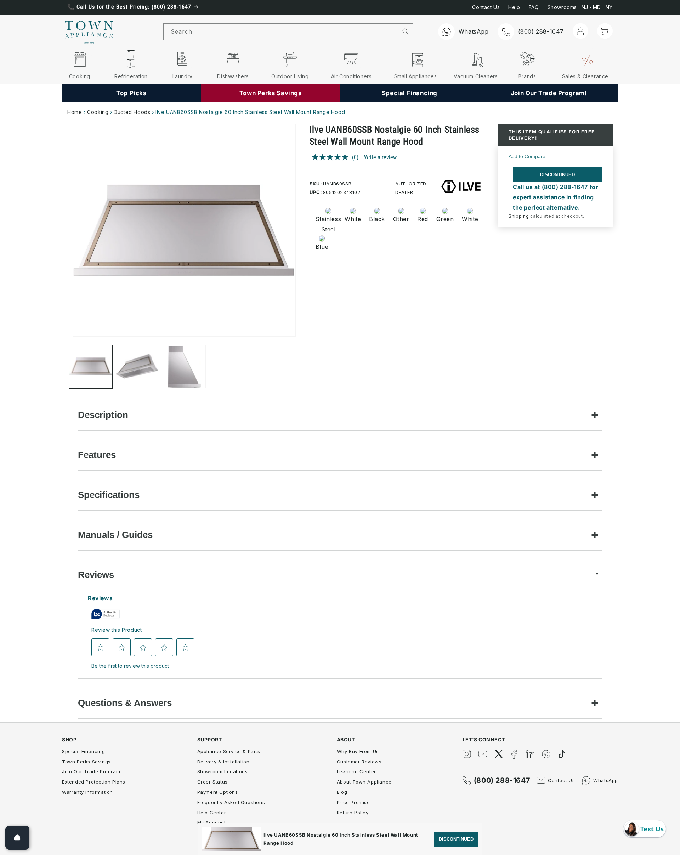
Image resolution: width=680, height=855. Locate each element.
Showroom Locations (222, 771)
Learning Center (356, 771)
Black (377, 219)
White (353, 219)
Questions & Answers (125, 703)
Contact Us (486, 7)
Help (514, 7)
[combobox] (281, 32)
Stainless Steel (326, 224)
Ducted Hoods (132, 112)
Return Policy (353, 812)
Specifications (109, 494)
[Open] (17, 838)
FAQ (534, 7)
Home (74, 112)
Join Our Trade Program (91, 771)
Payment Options (217, 792)
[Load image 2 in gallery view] (137, 366)
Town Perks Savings (86, 761)
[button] (605, 31)
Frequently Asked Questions (231, 802)
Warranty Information (87, 792)
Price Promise (353, 802)
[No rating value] (332, 157)
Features (97, 454)
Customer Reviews (359, 761)
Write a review (380, 157)
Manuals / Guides (115, 534)
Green (445, 219)
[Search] (405, 31)
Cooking (97, 112)
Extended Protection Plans (93, 782)
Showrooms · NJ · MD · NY (580, 7)
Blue (322, 246)
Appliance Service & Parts (228, 751)
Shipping (519, 216)
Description (103, 414)
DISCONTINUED (557, 174)
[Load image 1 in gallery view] (90, 366)
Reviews (96, 574)
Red (422, 219)
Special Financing (83, 751)
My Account (211, 822)
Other (401, 219)
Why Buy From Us (358, 751)
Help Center (211, 812)
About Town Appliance (364, 782)
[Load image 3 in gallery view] (184, 366)
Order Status (212, 782)
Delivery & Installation (223, 761)
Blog (342, 792)
